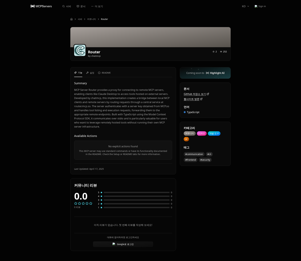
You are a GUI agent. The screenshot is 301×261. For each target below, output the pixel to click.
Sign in (262, 6)
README (106, 72)
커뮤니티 (91, 19)
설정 (92, 72)
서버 (68, 6)
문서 (82, 6)
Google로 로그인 (125, 244)
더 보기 (99, 6)
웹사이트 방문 (191, 99)
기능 (80, 72)
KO (244, 6)
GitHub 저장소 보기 (195, 94)
